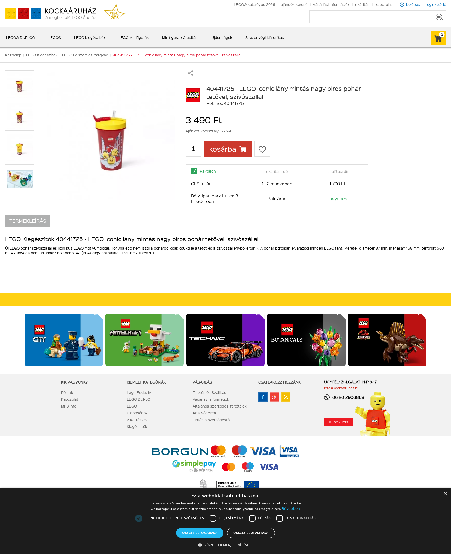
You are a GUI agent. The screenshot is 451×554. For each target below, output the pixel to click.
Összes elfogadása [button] (199, 533)
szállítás (362, 4)
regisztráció (436, 4)
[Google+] (274, 397)
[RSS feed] (285, 397)
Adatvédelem (204, 412)
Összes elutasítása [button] (250, 533)
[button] (225, 545)
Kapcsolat (69, 399)
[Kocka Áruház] (48, 14)
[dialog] (225, 521)
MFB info (68, 406)
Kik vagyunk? (74, 382)
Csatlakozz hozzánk (279, 382)
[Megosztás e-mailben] (190, 74)
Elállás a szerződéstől (211, 419)
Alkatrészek (137, 419)
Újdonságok (137, 412)
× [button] (445, 494)
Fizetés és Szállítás (209, 392)
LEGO (132, 406)
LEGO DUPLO (138, 399)
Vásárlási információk (211, 399)
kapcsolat (383, 4)
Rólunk (67, 392)
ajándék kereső (294, 4)
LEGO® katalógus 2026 (254, 4)
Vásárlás (202, 382)
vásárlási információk (331, 4)
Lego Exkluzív (139, 392)
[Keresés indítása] (439, 16)
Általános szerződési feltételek (220, 406)
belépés (413, 4)
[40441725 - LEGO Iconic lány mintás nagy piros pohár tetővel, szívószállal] (111, 135)
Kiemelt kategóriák (146, 382)
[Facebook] (263, 397)
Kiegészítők (137, 426)
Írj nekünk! (338, 422)
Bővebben (291, 508)
